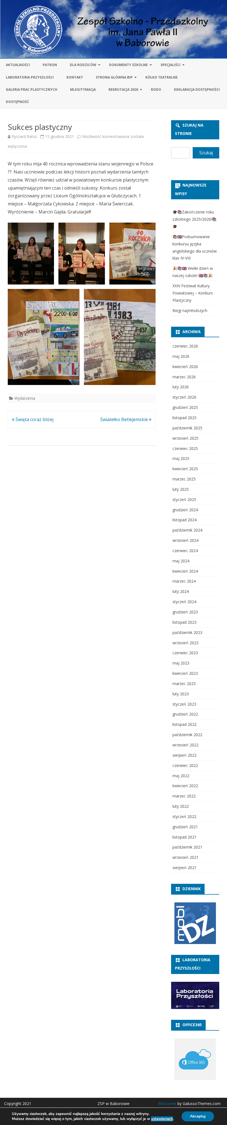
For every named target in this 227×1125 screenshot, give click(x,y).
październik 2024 (187, 530)
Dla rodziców (83, 64)
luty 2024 (180, 591)
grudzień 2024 (185, 509)
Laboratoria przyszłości (30, 77)
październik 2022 (187, 734)
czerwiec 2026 (185, 346)
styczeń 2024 (184, 601)
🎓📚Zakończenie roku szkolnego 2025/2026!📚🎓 (194, 219)
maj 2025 (180, 458)
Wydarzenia (24, 398)
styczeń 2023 (184, 704)
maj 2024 (180, 560)
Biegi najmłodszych (189, 310)
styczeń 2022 (184, 816)
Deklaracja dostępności (197, 89)
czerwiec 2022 (185, 765)
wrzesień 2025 (185, 438)
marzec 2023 (184, 683)
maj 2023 (180, 663)
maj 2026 (180, 356)
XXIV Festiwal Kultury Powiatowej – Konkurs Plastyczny (192, 293)
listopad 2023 (184, 622)
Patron (50, 64)
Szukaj (206, 153)
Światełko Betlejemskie (124, 419)
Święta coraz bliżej (33, 419)
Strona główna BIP (114, 77)
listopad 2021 (184, 837)
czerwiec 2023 (185, 652)
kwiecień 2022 (185, 785)
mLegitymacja (83, 89)
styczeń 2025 (184, 499)
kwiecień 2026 (185, 366)
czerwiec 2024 (185, 550)
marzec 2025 (184, 479)
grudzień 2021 (185, 826)
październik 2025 (187, 428)
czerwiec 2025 (185, 448)
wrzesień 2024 (185, 540)
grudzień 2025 (185, 407)
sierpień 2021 (184, 867)
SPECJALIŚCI (170, 64)
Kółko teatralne (161, 77)
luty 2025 (180, 489)
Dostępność (17, 101)
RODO (156, 89)
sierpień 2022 (184, 755)
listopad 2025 (184, 417)
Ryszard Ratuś (24, 136)
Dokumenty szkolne (128, 64)
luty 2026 (180, 386)
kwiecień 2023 (185, 673)
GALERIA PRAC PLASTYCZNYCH (31, 89)
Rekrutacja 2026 (123, 89)
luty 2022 (180, 806)
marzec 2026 (184, 376)
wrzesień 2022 (185, 745)
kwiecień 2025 (185, 468)
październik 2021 (187, 847)
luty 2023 (180, 693)
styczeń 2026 (184, 397)
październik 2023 (187, 632)
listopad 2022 (184, 724)
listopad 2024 (184, 519)
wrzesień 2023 (185, 642)
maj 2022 (180, 775)
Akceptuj (198, 1116)
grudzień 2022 (185, 714)
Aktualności (18, 64)
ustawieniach (162, 1118)
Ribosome (167, 1103)
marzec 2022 (184, 796)
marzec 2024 (184, 581)
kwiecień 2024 (185, 571)
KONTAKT (74, 77)
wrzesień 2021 (185, 857)
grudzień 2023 (185, 612)
